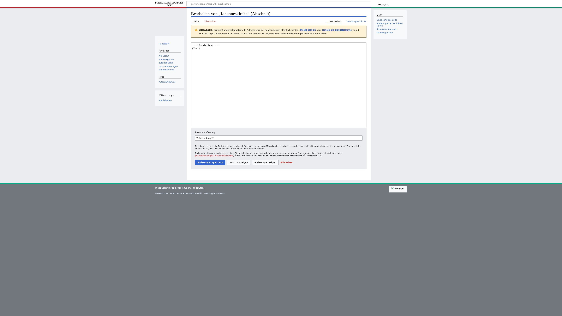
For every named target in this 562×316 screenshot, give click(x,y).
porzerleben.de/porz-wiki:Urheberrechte (214, 155)
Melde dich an (308, 29)
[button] (286, 162)
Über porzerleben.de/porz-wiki (186, 193)
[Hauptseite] (169, 21)
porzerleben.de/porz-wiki (169, 4)
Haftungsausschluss (214, 193)
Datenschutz (161, 193)
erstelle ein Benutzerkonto (337, 29)
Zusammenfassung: (205, 132)
